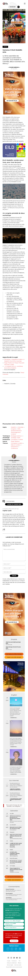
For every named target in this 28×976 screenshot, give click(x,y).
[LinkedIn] (12, 948)
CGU (19, 960)
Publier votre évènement (14, 880)
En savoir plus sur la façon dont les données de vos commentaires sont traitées (14, 582)
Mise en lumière (15, 445)
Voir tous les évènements (14, 876)
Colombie (20, 427)
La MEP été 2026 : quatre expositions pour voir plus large (16, 845)
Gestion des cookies (17, 964)
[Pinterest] (8, 958)
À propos (8, 960)
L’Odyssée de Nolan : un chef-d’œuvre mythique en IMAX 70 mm (16, 799)
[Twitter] (16, 948)
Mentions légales (10, 964)
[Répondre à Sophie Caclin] (4, 529)
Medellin (13, 427)
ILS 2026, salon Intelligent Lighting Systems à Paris (14, 853)
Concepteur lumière (17, 439)
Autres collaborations (10, 927)
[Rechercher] (18, 7)
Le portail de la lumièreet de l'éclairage (13, 3)
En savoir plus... (14, 717)
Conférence (14, 448)
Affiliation (19, 962)
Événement (14, 446)
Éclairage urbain (15, 437)
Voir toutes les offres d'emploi (14, 654)
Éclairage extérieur (16, 436)
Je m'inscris (14, 941)
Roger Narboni (15, 441)
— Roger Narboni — (14, 67)
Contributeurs (14, 960)
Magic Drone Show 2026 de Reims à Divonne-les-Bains (16, 836)
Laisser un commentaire (14, 504)
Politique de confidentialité (12, 962)
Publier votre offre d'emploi (14, 657)
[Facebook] (8, 948)
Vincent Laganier (9, 893)
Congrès (13, 429)
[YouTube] (20, 948)
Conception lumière (16, 443)
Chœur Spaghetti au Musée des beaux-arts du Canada (16, 869)
